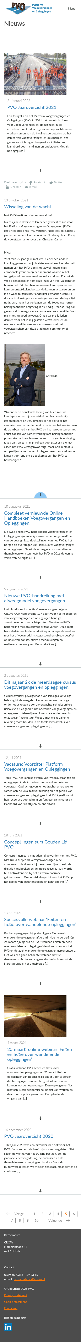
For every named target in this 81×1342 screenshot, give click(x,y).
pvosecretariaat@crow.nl (29, 1279)
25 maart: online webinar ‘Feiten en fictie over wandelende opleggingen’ (39, 1054)
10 (36, 1220)
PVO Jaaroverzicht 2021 (31, 107)
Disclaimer (10, 1308)
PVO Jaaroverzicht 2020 (28, 1136)
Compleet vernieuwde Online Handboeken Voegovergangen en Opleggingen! (37, 518)
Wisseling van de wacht (27, 207)
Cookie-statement (15, 1302)
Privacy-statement (15, 1295)
